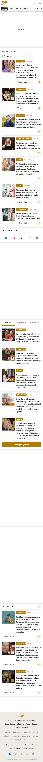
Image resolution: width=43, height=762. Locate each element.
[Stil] (3, 2)
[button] (22, 82)
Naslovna (5, 51)
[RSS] (29, 238)
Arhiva (34, 745)
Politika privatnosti (15, 748)
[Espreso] (27, 732)
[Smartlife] (26, 736)
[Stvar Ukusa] (28, 740)
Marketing (19, 745)
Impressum (10, 745)
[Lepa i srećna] (16, 736)
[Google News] (37, 238)
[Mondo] (17, 732)
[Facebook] (6, 238)
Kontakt (27, 745)
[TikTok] (21, 238)
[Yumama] (16, 740)
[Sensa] (36, 736)
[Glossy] (7, 736)
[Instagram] (14, 238)
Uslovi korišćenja (29, 748)
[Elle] (35, 732)
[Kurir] (7, 732)
